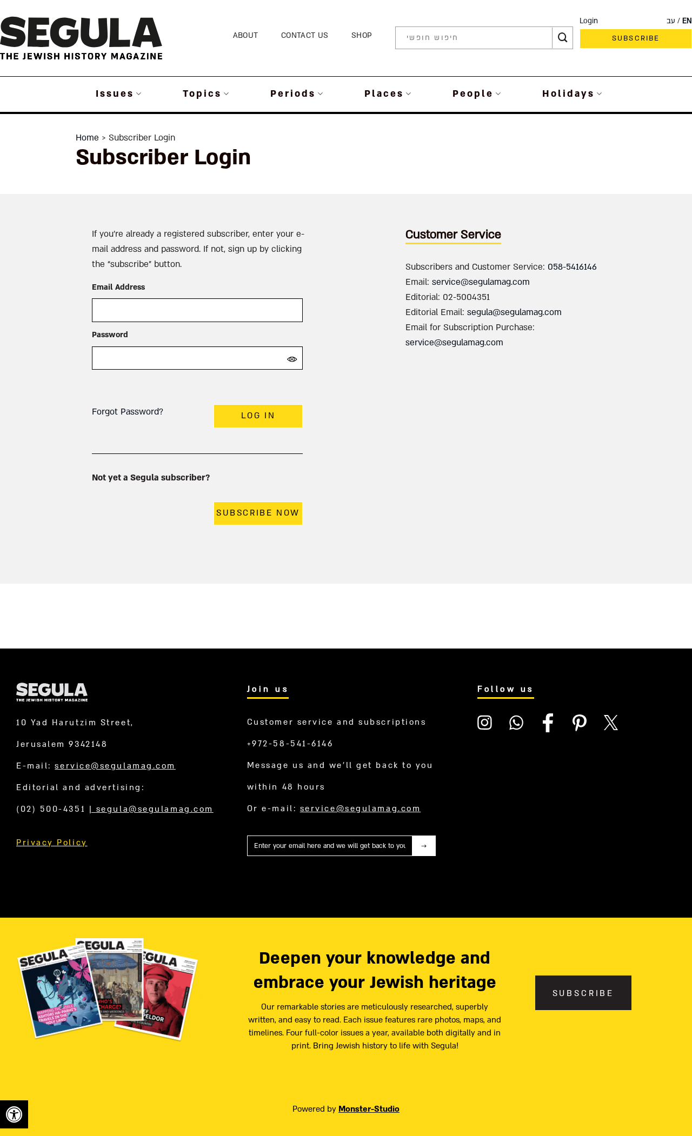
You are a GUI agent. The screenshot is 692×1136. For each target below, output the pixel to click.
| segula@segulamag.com (151, 809)
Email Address (118, 287)
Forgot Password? (127, 412)
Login (589, 21)
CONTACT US (304, 35)
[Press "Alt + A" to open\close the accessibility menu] (14, 1114)
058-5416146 (572, 267)
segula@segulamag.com (514, 312)
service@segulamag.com (481, 282)
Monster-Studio (369, 1109)
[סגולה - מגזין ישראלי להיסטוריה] (81, 37)
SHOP (361, 35)
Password (110, 335)
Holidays (568, 94)
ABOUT (245, 35)
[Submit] (563, 38)
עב (671, 21)
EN (687, 21)
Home (87, 138)
